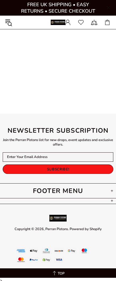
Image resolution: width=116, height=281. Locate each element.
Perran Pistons (58, 22)
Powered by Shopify (86, 229)
